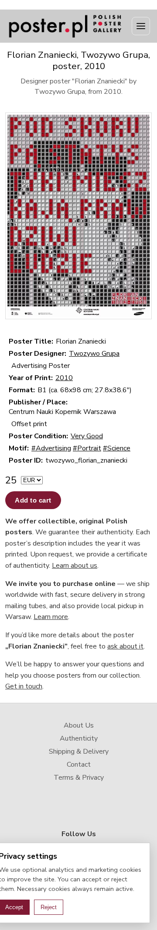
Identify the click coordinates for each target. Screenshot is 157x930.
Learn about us (74, 565)
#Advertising (51, 448)
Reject (49, 907)
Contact (79, 764)
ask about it (125, 646)
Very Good (87, 436)
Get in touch (23, 686)
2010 (64, 378)
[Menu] (141, 26)
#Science (116, 448)
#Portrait (87, 448)
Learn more (51, 617)
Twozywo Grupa (94, 353)
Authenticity (79, 738)
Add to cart (33, 500)
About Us (79, 725)
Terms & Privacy (79, 777)
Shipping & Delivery (79, 751)
